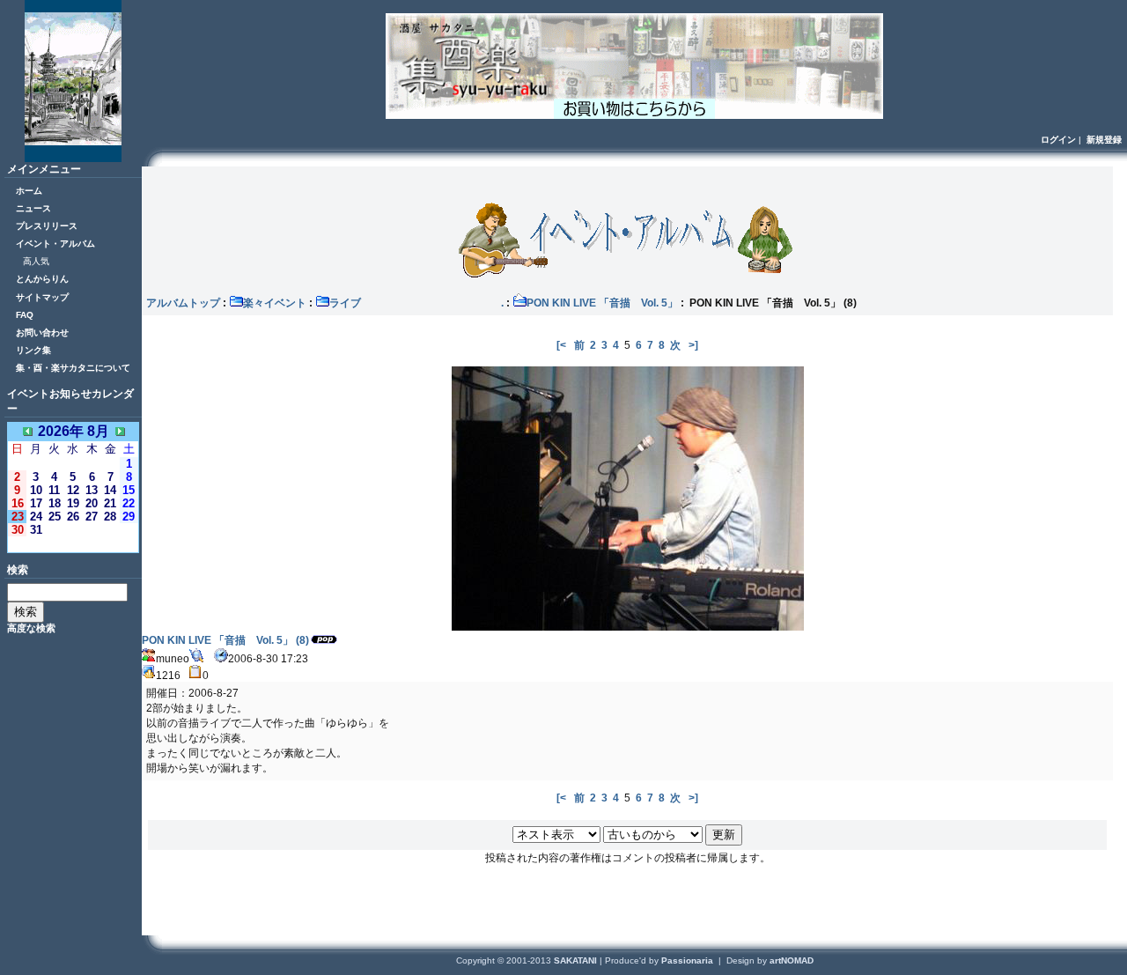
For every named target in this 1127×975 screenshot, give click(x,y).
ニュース (33, 208)
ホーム (29, 191)
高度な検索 (31, 628)
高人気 (36, 261)
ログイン (1058, 139)
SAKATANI (577, 960)
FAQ (24, 315)
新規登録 (1104, 139)
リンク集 (33, 350)
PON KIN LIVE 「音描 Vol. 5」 (602, 303)
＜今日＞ (73, 543)
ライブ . (416, 303)
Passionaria (688, 960)
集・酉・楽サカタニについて (73, 368)
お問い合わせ (42, 332)
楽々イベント (274, 303)
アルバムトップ (183, 303)
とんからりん (42, 279)
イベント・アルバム (55, 243)
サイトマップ (42, 297)
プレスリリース (46, 226)
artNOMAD (792, 960)
